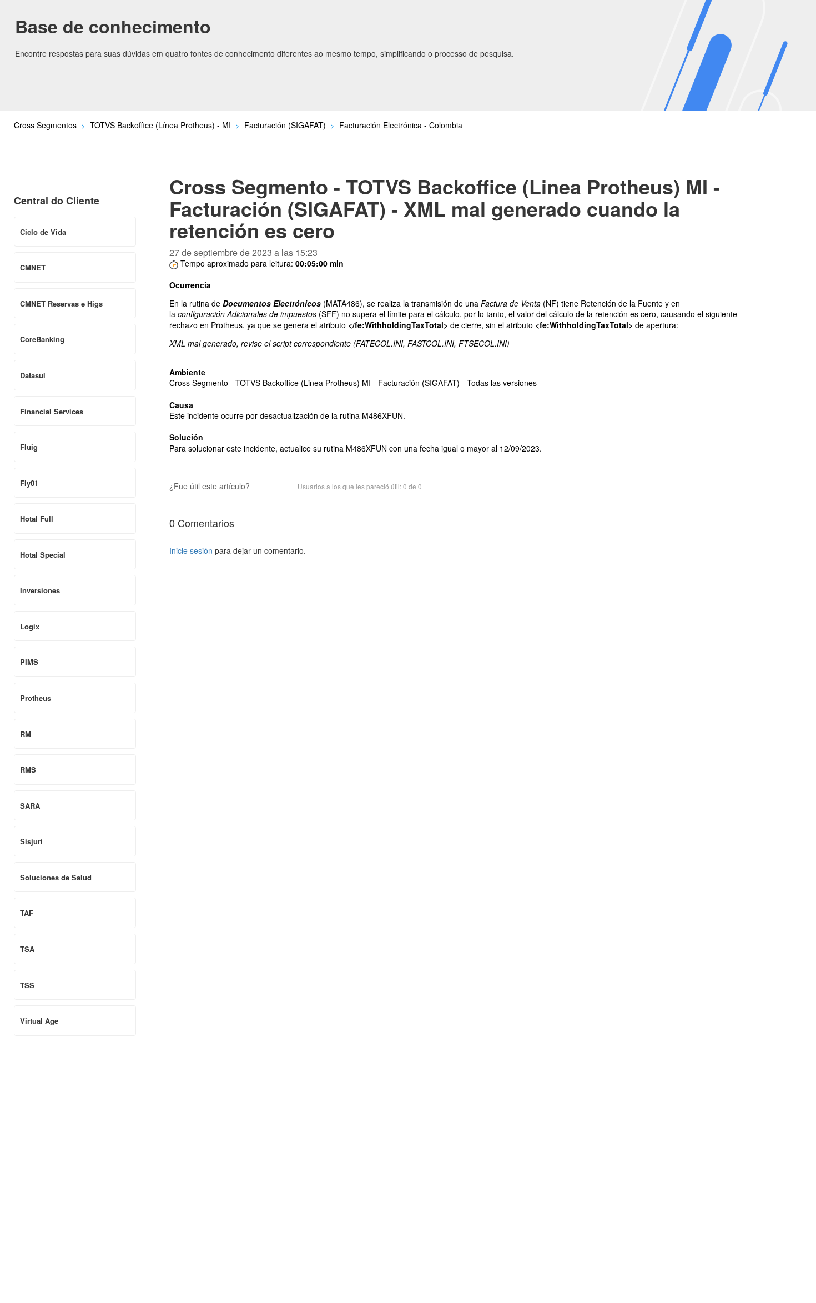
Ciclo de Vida (43, 232)
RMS (28, 769)
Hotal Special (43, 554)
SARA (30, 805)
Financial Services (51, 411)
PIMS (29, 661)
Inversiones (40, 590)
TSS (27, 985)
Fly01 (29, 483)
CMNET (33, 267)
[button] (264, 487)
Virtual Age (39, 1020)
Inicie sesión (191, 550)
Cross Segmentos (45, 125)
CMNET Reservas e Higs (61, 303)
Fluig (29, 447)
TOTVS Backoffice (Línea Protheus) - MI (160, 125)
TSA (27, 949)
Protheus (35, 698)
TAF (26, 913)
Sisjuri (31, 841)
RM (25, 734)
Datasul (33, 375)
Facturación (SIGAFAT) (285, 125)
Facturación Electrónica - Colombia (400, 125)
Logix (29, 626)
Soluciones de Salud (56, 877)
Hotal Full (36, 518)
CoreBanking (42, 339)
